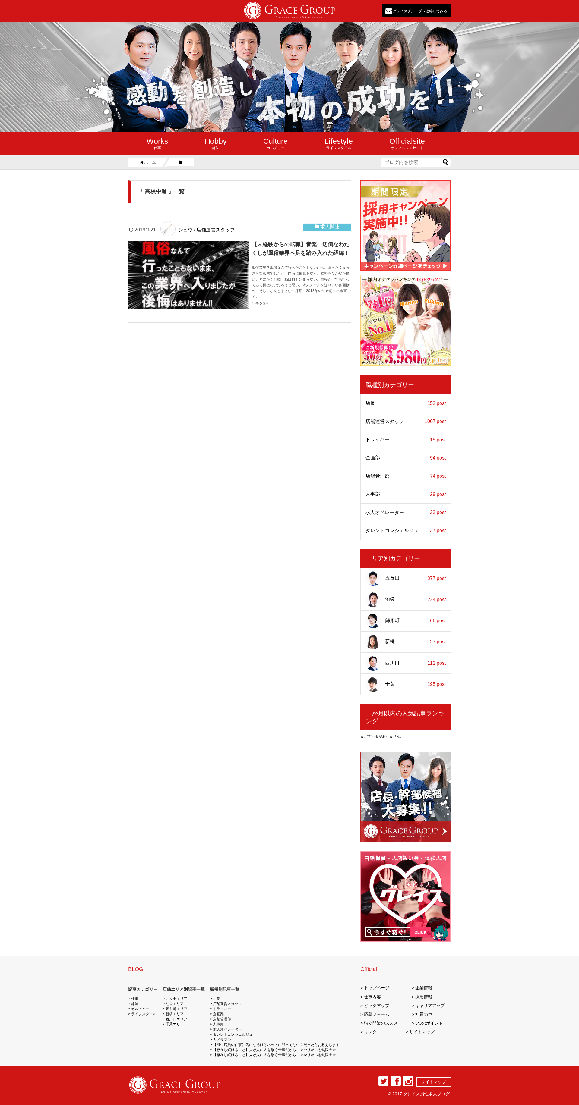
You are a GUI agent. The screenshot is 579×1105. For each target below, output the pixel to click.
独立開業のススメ (381, 1023)
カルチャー (275, 143)
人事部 (405, 494)
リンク (370, 1031)
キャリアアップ (430, 1005)
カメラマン (222, 1040)
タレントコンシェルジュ (405, 530)
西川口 (415, 663)
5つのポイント (429, 1023)
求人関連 (330, 226)
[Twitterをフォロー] (383, 1081)
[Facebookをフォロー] (396, 1081)
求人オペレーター (405, 512)
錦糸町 (415, 620)
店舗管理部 (405, 476)
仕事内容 (372, 996)
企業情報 (423, 987)
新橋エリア (175, 1014)
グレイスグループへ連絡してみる (419, 11)
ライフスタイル (338, 143)
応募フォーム (376, 1014)
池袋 (415, 599)
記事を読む (261, 303)
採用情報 (423, 996)
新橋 (415, 642)
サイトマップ (422, 1031)
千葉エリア (175, 1024)
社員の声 (423, 1014)
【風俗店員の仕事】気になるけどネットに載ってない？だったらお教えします (276, 1045)
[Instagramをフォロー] (408, 1081)
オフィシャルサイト (407, 143)
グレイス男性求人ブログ (426, 1093)
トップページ (376, 987)
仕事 (157, 143)
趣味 (216, 143)
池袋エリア (175, 1004)
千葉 (415, 684)
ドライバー (405, 439)
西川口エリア (176, 1019)
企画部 (405, 457)
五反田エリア (176, 999)
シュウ (185, 229)
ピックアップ (376, 1005)
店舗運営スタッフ (215, 229)
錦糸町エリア (176, 1009)
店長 (405, 403)
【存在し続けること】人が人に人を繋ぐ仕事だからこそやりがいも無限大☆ (274, 1050)
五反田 (415, 578)
